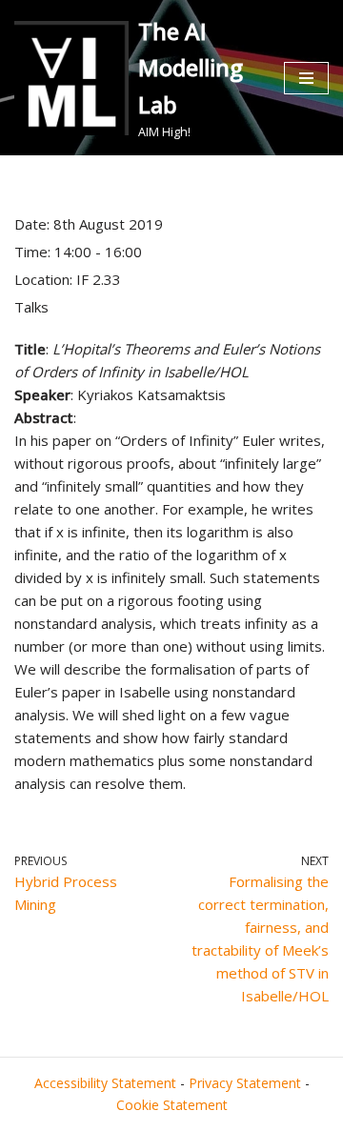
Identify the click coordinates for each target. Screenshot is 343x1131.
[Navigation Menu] (306, 78)
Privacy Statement (245, 1083)
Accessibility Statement (105, 1083)
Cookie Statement (172, 1105)
